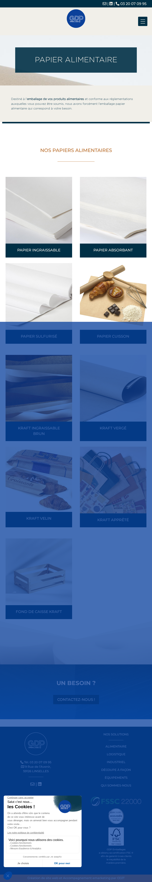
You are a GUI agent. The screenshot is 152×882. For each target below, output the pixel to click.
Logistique (116, 754)
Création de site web (42, 878)
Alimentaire (116, 746)
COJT (121, 878)
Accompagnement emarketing (86, 878)
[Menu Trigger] (142, 21)
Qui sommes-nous (116, 785)
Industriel (116, 762)
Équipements (116, 777)
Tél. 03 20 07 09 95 (37, 762)
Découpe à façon (116, 770)
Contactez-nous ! (76, 699)
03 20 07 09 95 (132, 3)
